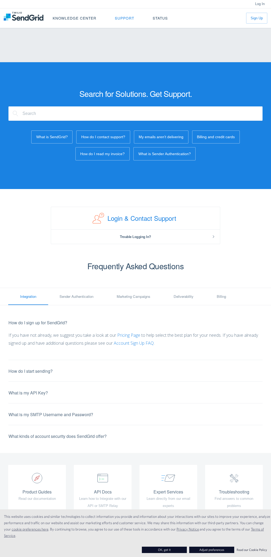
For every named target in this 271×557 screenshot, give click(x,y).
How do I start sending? (30, 371)
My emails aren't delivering (161, 137)
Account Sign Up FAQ (134, 343)
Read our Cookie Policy (252, 549)
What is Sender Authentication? (164, 154)
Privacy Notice (188, 529)
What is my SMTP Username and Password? (50, 414)
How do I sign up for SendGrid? (37, 323)
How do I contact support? (103, 137)
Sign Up (257, 18)
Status (160, 18)
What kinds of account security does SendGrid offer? (57, 436)
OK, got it (164, 549)
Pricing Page (128, 335)
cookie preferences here (30, 529)
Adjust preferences (211, 549)
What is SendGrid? (52, 137)
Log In (260, 4)
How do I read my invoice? (102, 154)
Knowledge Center (74, 18)
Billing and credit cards (216, 137)
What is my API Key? (28, 393)
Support (124, 18)
